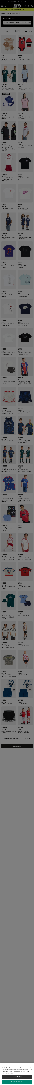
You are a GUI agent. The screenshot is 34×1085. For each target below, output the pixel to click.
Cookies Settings (17, 1076)
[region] (17, 1074)
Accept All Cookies (17, 1081)
